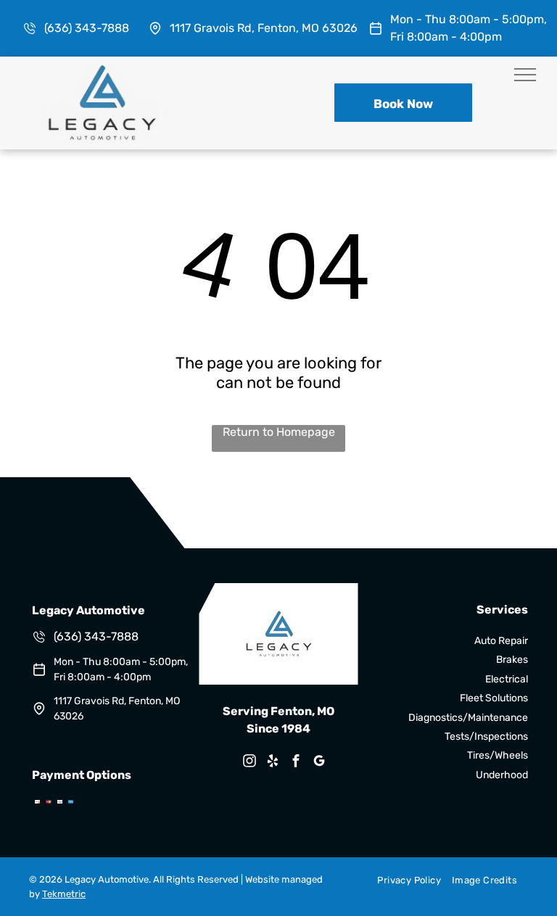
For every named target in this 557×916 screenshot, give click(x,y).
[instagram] (249, 763)
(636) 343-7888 (86, 28)
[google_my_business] (319, 763)
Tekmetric (64, 893)
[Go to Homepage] (101, 69)
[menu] (525, 75)
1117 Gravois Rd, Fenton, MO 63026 (264, 28)
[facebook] (296, 763)
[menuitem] (403, 879)
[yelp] (273, 763)
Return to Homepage (279, 432)
